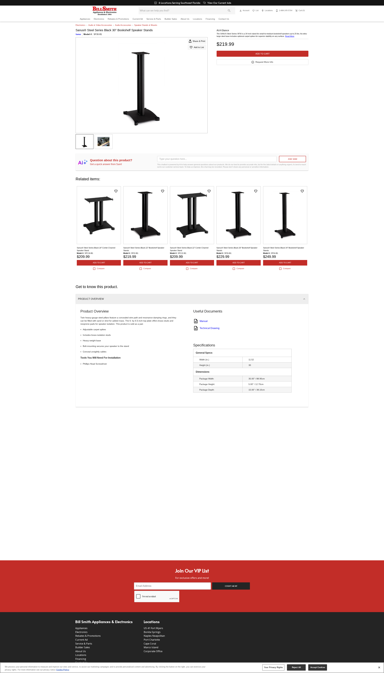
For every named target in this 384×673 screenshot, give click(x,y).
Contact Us (224, 19)
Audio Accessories (123, 25)
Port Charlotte (152, 639)
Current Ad (138, 19)
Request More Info (264, 62)
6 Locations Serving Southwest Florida (179, 2)
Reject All (296, 667)
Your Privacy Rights (273, 667)
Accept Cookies (317, 667)
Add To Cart (262, 54)
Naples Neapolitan (154, 635)
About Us (185, 19)
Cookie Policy (62, 670)
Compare (101, 268)
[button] (240, 10)
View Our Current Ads (219, 2)
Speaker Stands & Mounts (145, 25)
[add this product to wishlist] (116, 191)
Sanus (78, 34)
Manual (204, 321)
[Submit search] (229, 10)
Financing (210, 19)
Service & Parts (153, 19)
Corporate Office (153, 651)
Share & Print (199, 41)
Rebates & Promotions (118, 19)
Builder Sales (171, 19)
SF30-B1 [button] (98, 34)
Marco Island (151, 647)
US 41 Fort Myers (153, 628)
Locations (197, 19)
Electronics (99, 19)
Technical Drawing (209, 328)
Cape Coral (150, 643)
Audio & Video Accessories (100, 25)
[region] (192, 667)
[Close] (379, 667)
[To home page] (104, 10)
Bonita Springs (152, 632)
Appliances (85, 19)
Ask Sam (292, 159)
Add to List (199, 47)
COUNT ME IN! (231, 586)
